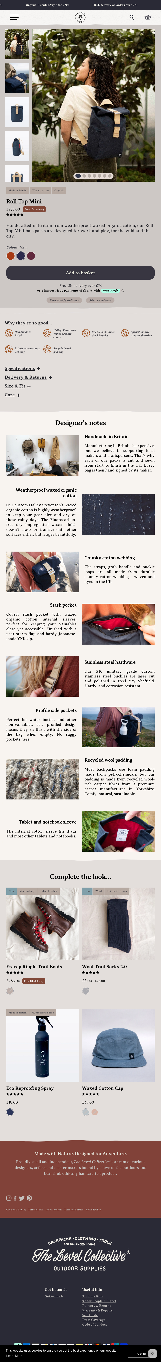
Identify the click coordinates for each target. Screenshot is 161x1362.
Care (10, 394)
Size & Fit (15, 385)
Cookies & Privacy (16, 1209)
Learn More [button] (14, 1355)
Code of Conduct (94, 1324)
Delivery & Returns (26, 377)
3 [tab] (89, 176)
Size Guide (90, 1315)
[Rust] (11, 256)
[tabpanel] (93, 105)
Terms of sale (35, 1209)
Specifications (20, 368)
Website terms (54, 1209)
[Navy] (21, 256)
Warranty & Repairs (97, 1310)
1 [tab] (78, 176)
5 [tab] (99, 176)
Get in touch (54, 1296)
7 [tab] (110, 176)
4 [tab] (94, 176)
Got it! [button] (141, 1353)
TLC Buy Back (92, 1296)
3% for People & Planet (99, 1301)
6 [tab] (104, 176)
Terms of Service (73, 1209)
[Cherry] (31, 256)
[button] (15, 214)
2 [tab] (84, 176)
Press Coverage (93, 1320)
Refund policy (93, 1209)
